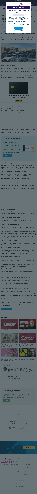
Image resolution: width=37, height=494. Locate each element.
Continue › (18, 28)
